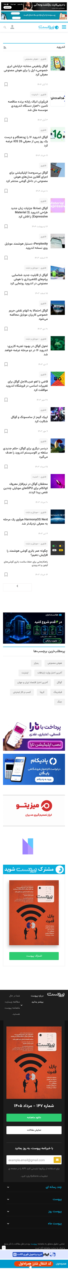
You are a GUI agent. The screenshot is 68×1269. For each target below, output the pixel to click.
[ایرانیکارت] (34, 1254)
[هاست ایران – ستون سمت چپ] (34, 628)
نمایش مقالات (34, 1130)
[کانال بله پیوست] (34, 15)
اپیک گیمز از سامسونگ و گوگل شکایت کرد (29, 419)
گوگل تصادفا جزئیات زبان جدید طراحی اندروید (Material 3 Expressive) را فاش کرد (29, 212)
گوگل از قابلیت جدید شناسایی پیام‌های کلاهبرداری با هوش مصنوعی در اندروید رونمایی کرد (29, 279)
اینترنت (35, 94)
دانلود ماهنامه (34, 1118)
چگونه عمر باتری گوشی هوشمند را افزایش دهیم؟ (27, 553)
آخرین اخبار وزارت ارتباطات (49, 673)
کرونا (42, 692)
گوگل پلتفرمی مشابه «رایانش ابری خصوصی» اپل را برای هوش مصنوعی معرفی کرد (26, 70)
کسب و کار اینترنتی (22, 692)
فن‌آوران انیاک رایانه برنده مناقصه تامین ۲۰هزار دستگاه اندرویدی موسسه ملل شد (28, 106)
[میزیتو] (34, 810)
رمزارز (36, 663)
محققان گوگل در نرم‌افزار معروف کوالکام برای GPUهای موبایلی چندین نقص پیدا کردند (25, 488)
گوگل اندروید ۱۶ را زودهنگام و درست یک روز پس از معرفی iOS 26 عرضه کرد (26, 141)
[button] (64, 26)
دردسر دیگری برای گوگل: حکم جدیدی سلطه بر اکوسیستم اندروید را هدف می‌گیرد (25, 452)
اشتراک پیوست (34, 956)
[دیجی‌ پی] (34, 6)
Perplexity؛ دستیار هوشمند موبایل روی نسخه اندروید (26, 246)
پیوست (33, 1244)
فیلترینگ (57, 692)
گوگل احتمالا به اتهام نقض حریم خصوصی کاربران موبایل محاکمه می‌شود (28, 315)
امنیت (35, 477)
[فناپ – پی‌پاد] (34, 769)
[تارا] (34, 735)
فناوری (43, 59)
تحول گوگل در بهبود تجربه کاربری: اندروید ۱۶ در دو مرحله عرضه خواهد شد (26, 350)
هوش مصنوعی (31, 59)
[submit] (57, 1160)
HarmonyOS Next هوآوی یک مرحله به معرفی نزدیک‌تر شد (25, 521)
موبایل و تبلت (32, 268)
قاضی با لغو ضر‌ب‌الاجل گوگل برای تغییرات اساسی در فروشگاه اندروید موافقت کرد (27, 386)
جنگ (59, 702)
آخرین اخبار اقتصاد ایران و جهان (32, 682)
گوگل (59, 682)
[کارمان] (34, 846)
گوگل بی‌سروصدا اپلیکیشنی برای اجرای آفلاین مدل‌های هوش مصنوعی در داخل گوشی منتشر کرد (27, 177)
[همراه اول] (34, 1264)
